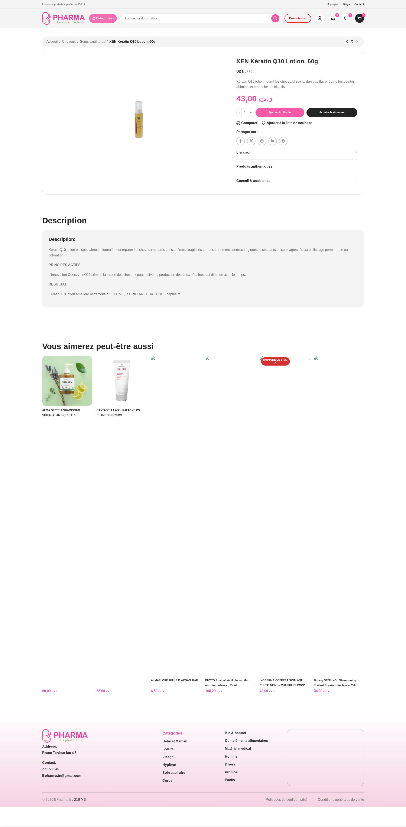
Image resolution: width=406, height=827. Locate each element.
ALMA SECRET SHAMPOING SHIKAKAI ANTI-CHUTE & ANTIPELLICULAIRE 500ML (61, 415)
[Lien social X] (251, 141)
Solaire (168, 749)
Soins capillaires (92, 41)
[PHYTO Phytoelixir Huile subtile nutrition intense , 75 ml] (230, 516)
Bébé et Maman (174, 741)
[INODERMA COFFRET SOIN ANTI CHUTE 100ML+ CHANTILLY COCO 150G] (285, 516)
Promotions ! (297, 18)
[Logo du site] (63, 18)
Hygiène (169, 765)
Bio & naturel (235, 733)
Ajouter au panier (280, 112)
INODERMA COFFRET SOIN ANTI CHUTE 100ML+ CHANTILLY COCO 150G (282, 685)
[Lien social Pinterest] (262, 141)
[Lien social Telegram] (283, 141)
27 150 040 (50, 769)
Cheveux (69, 41)
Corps (167, 780)
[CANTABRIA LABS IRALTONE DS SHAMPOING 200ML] (122, 381)
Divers (230, 764)
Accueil (52, 41)
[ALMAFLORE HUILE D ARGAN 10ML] (176, 516)
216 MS (80, 799)
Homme (231, 756)
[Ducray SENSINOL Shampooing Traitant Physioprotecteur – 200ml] (339, 516)
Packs (230, 780)
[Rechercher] (275, 18)
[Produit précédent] (347, 41)
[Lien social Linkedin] (272, 141)
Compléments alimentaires (246, 740)
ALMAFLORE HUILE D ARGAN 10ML (175, 680)
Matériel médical (238, 748)
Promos (231, 772)
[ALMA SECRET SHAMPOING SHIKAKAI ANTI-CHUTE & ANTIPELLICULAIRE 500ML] (67, 381)
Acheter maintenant (332, 112)
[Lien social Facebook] (240, 141)
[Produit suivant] (357, 41)
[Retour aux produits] (352, 41)
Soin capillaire (173, 772)
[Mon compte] (320, 18)
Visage (167, 757)
